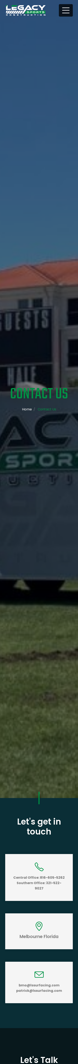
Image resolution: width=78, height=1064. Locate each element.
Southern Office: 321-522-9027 (39, 886)
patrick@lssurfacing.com (39, 990)
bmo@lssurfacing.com (39, 985)
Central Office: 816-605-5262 (39, 877)
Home (27, 409)
